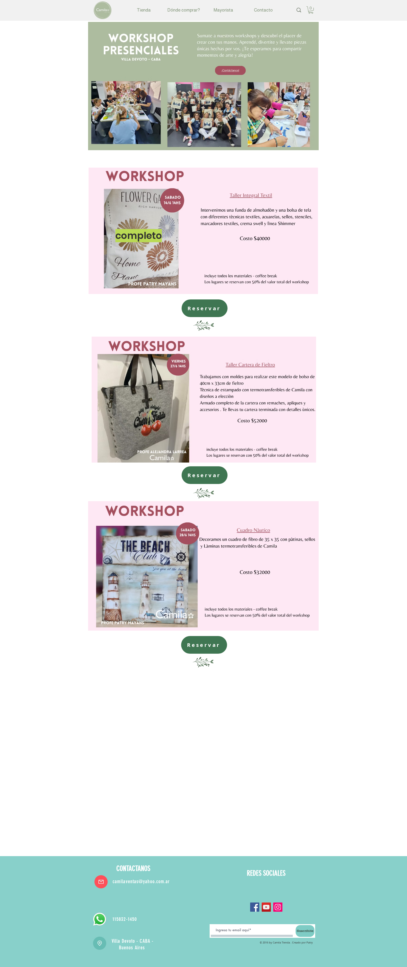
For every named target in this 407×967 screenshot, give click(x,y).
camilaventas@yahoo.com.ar (141, 881)
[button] (310, 10)
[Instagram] (277, 907)
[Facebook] (254, 907)
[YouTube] (266, 907)
